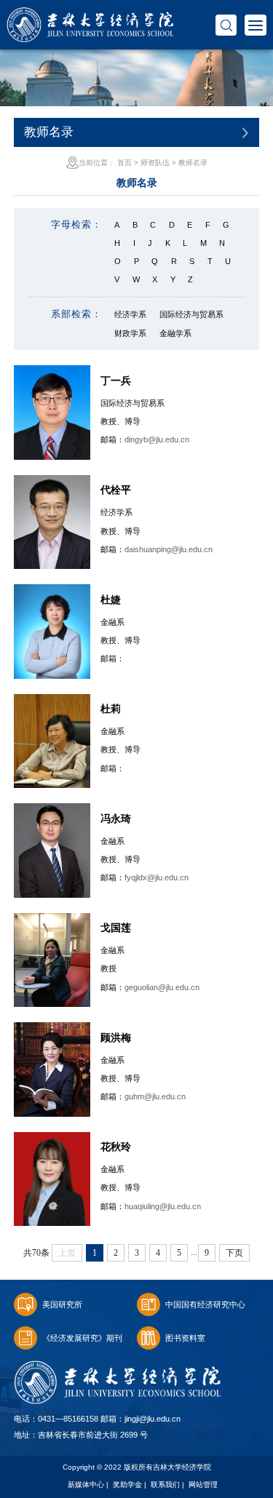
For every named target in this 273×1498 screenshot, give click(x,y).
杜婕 (110, 599)
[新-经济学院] (90, 15)
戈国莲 (115, 927)
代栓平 (115, 489)
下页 (234, 1253)
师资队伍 (155, 163)
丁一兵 (115, 380)
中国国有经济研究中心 (205, 1304)
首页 (124, 163)
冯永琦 (115, 818)
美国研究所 (62, 1304)
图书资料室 (185, 1338)
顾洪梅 (115, 1037)
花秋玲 (115, 1146)
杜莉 (110, 708)
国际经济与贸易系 (191, 314)
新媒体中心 (86, 1485)
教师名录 (192, 163)
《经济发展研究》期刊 (82, 1338)
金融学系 (175, 333)
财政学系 (130, 333)
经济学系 (130, 314)
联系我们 (165, 1485)
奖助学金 (127, 1485)
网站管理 (203, 1485)
